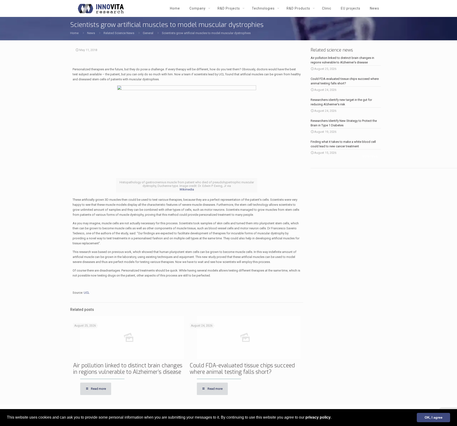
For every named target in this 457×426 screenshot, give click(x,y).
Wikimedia (186, 189)
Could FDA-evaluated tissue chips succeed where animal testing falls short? (242, 369)
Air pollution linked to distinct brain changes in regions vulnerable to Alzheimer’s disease (127, 369)
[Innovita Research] (101, 8)
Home (74, 33)
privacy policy (318, 417)
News (91, 33)
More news (370, 156)
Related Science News (119, 33)
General (148, 33)
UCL (86, 292)
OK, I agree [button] (433, 417)
